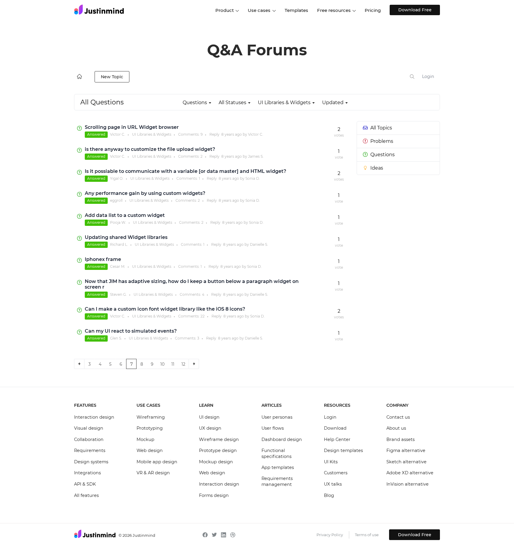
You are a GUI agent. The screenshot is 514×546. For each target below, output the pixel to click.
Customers (335, 472)
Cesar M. (117, 266)
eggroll (116, 200)
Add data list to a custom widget (125, 215)
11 (172, 364)
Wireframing (151, 417)
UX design (210, 428)
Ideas (376, 168)
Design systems (91, 461)
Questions (382, 154)
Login (428, 76)
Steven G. (118, 294)
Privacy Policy (329, 534)
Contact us (398, 417)
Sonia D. (252, 178)
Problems (381, 141)
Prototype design (218, 450)
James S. (256, 156)
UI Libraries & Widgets (151, 134)
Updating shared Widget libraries (126, 237)
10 (162, 364)
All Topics (381, 128)
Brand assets (400, 439)
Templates (296, 10)
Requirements (89, 450)
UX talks (333, 484)
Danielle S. (259, 244)
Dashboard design (281, 439)
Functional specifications (276, 453)
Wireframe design (219, 439)
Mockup (145, 439)
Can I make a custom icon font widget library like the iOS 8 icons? (165, 309)
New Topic (112, 76)
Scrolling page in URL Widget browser (132, 127)
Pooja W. (118, 222)
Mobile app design (157, 461)
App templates (277, 467)
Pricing (373, 10)
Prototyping (150, 428)
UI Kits (331, 461)
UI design (209, 417)
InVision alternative (407, 484)
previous (79, 364)
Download (335, 428)
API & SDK (85, 484)
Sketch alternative (406, 461)
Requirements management (277, 481)
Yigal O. (116, 178)
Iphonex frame (103, 259)
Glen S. (116, 338)
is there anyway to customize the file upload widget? (150, 149)
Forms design (214, 495)
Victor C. (117, 134)
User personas (276, 417)
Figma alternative (405, 450)
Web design (150, 450)
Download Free (415, 9)
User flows (272, 428)
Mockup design (216, 461)
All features (86, 495)
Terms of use (367, 534)
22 (202, 316)
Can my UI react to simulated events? (131, 331)
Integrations (87, 472)
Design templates (343, 450)
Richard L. (119, 244)
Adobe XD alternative (409, 472)
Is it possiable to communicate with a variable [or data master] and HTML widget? (185, 171)
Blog (329, 495)
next (194, 364)
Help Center (337, 439)
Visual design (88, 428)
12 (183, 364)
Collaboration (89, 439)
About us (396, 428)
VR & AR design (153, 472)
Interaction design (94, 417)
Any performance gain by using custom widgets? (145, 193)
